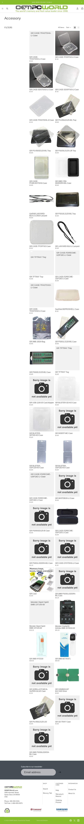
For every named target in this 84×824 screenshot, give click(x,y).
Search (45, 789)
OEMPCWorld (13, 820)
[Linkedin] (78, 820)
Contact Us (72, 789)
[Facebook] (70, 820)
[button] (68, 27)
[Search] (7, 8)
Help (57, 790)
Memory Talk (47, 793)
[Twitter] (74, 820)
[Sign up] (60, 772)
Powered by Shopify (24, 820)
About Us (71, 793)
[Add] (50, 52)
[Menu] (2, 8)
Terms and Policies (42, 820)
